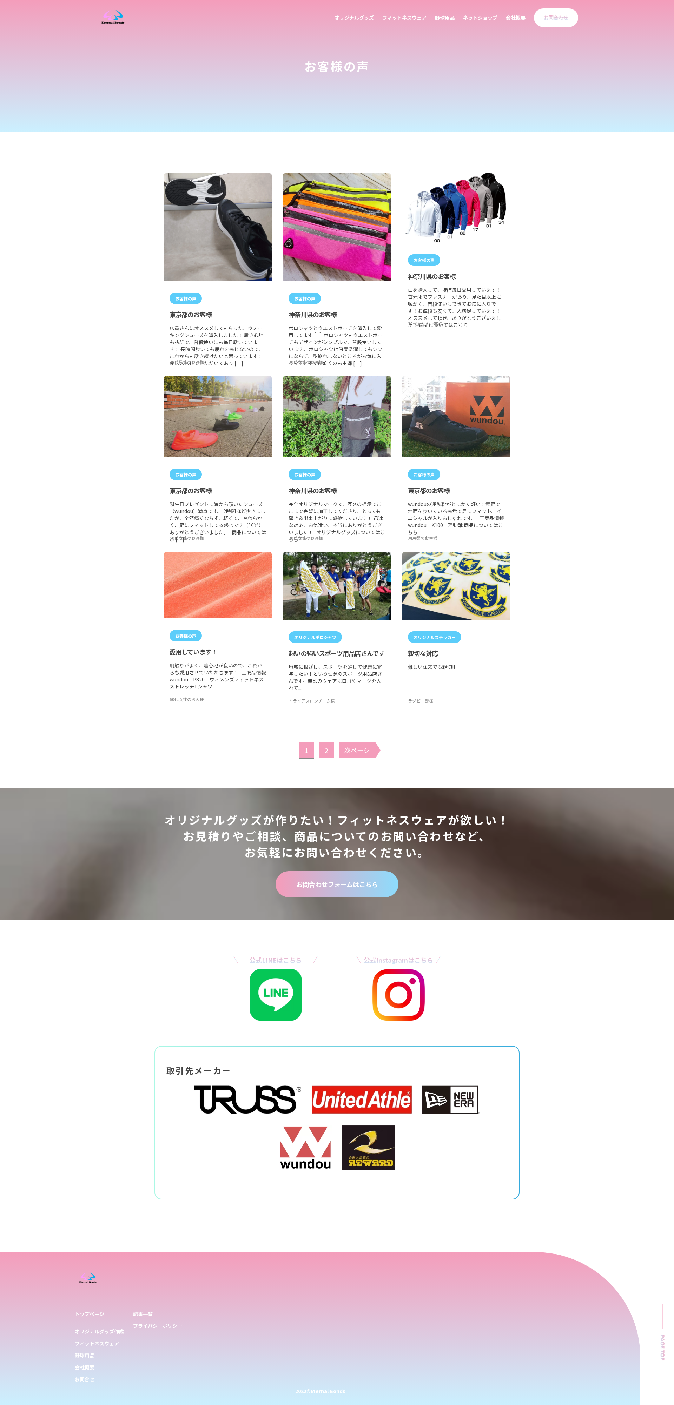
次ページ (357, 750)
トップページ (89, 1313)
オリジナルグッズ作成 (99, 1331)
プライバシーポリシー (157, 1325)
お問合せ (84, 1379)
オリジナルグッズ (354, 17)
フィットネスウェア (404, 17)
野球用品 (445, 17)
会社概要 (516, 17)
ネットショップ (480, 17)
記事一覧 (143, 1313)
